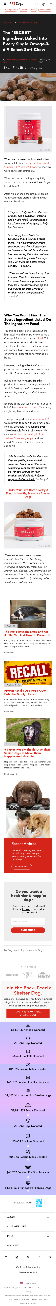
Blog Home (8, 23)
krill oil (39, 338)
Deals (33, 10)
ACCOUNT (12, 1246)
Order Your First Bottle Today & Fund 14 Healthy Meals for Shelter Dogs (28, 493)
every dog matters (27, 407)
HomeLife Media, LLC (32, 1288)
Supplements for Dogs (27, 23)
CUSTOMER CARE (16, 1227)
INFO (10, 1236)
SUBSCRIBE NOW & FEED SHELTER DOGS (28, 1013)
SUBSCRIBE (28, 930)
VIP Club (24, 10)
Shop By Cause (10, 10)
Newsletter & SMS (28, 1272)
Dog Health (13, 950)
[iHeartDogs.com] (16, 4)
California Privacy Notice (28, 1267)
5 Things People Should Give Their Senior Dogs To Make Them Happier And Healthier (27, 753)
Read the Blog (21, 867)
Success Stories (45, 10)
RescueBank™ (40, 419)
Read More (9, 653)
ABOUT (11, 1217)
